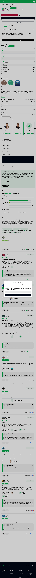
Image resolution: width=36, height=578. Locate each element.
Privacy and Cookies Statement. (11, 289)
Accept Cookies (18, 295)
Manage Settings (18, 291)
